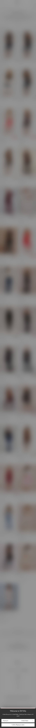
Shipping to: (5, 720)
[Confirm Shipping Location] (18, 725)
